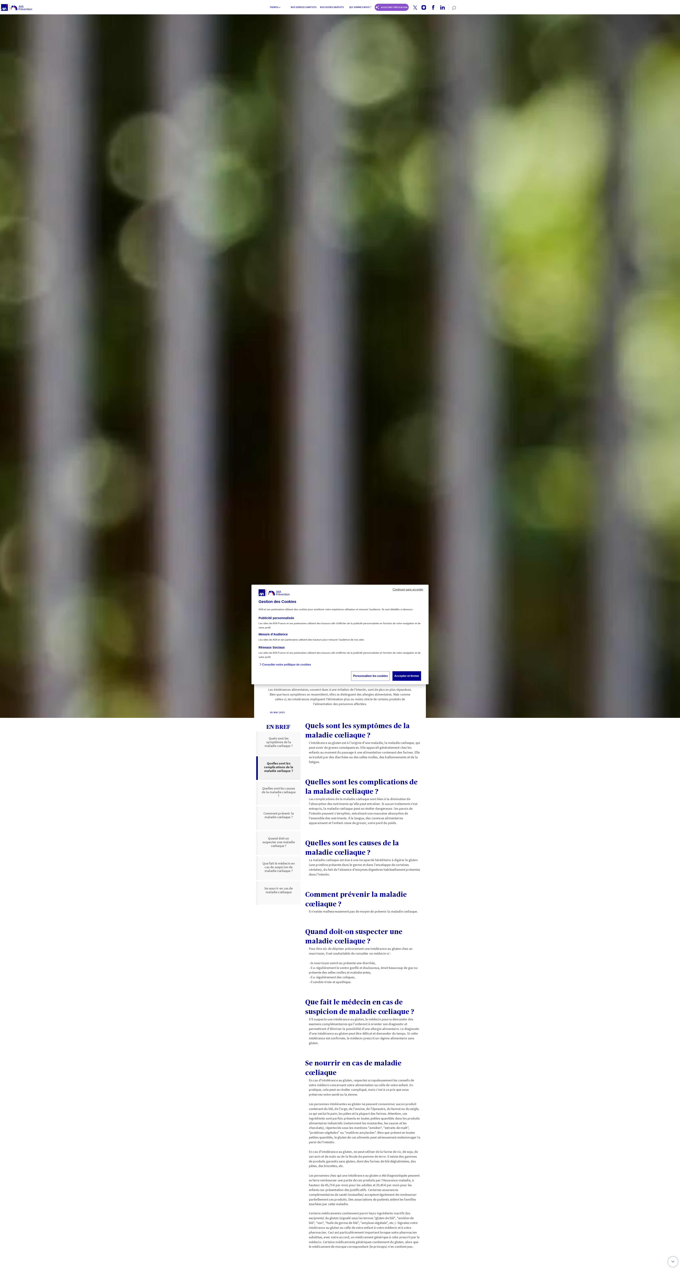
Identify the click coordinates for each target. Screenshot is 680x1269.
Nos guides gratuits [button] (332, 7)
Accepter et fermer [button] (406, 675)
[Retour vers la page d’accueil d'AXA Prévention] (16, 7)
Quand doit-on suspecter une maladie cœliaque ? (278, 842)
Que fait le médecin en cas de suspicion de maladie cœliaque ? (279, 867)
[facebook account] (432, 8)
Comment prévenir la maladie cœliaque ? (279, 815)
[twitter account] (413, 7)
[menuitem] (275, 7)
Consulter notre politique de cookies (286, 664)
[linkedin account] (441, 8)
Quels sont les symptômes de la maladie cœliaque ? (279, 742)
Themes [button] (274, 7)
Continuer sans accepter (408, 589)
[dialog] (340, 634)
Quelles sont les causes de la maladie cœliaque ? (279, 792)
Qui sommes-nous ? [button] (360, 7)
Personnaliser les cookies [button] (370, 675)
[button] (415, 7)
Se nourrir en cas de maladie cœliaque (278, 890)
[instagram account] (422, 8)
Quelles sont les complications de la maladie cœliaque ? (278, 767)
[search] (452, 7)
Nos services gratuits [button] (303, 7)
